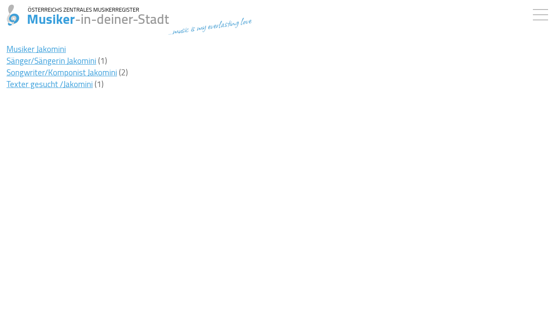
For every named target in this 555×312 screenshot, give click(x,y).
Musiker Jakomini (36, 49)
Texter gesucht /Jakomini (50, 84)
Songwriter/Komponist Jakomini (62, 72)
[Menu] (542, 13)
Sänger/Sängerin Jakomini (51, 60)
